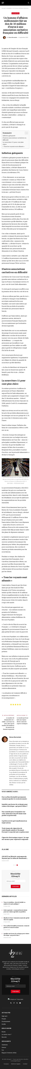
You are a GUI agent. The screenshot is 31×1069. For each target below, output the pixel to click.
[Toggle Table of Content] (25, 133)
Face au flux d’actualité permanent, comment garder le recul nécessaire (14, 798)
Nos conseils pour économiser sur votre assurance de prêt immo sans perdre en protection (14, 813)
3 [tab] (17, 865)
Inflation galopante (9, 135)
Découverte (6, 1041)
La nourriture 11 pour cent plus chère (13, 143)
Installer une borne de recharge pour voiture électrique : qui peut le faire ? (15, 805)
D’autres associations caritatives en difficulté (14, 139)
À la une (5, 849)
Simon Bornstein (13, 37)
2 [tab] (15, 865)
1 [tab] (14, 865)
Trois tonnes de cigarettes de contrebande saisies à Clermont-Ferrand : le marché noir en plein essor (15, 830)
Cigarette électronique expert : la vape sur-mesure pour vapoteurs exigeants (15, 838)
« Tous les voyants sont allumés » (14, 146)
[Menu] (3, 3)
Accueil (3, 8)
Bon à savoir (6, 1028)
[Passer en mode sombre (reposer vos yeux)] (28, 3)
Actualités (9, 8)
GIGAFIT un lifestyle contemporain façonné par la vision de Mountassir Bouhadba (14, 858)
